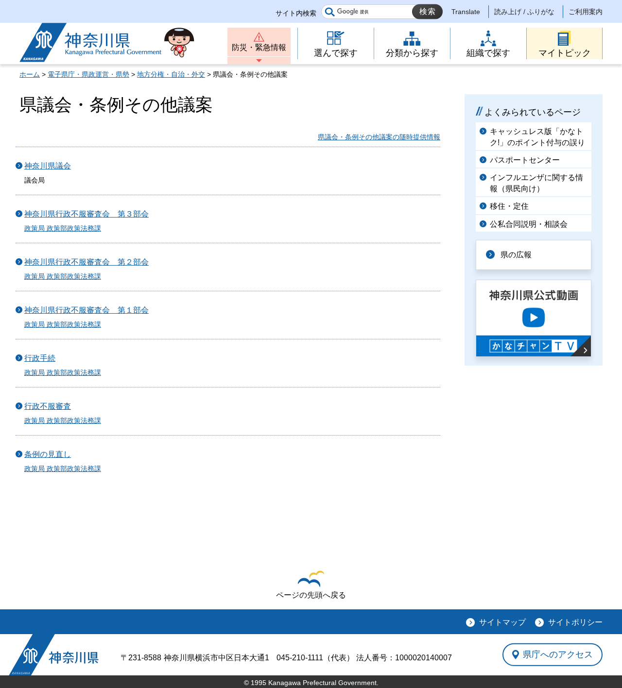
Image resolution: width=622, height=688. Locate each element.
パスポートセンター (525, 160)
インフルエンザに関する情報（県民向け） (536, 182)
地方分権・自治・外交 (171, 74)
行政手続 (39, 358)
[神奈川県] (54, 654)
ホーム (29, 74)
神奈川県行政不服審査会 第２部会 (86, 262)
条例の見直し (47, 454)
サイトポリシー (575, 622)
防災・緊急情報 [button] (259, 47)
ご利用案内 (586, 12)
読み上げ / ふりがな (524, 12)
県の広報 (516, 255)
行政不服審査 (47, 406)
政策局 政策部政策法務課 (62, 228)
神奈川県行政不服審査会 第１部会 (86, 310)
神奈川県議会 (47, 166)
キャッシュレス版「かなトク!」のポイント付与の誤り (537, 136)
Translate (465, 12)
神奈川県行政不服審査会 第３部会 (86, 214)
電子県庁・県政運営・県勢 (88, 74)
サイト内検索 (296, 13)
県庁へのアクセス (558, 654)
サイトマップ (502, 622)
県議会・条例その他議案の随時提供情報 (379, 137)
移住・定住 (509, 206)
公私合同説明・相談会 (529, 224)
